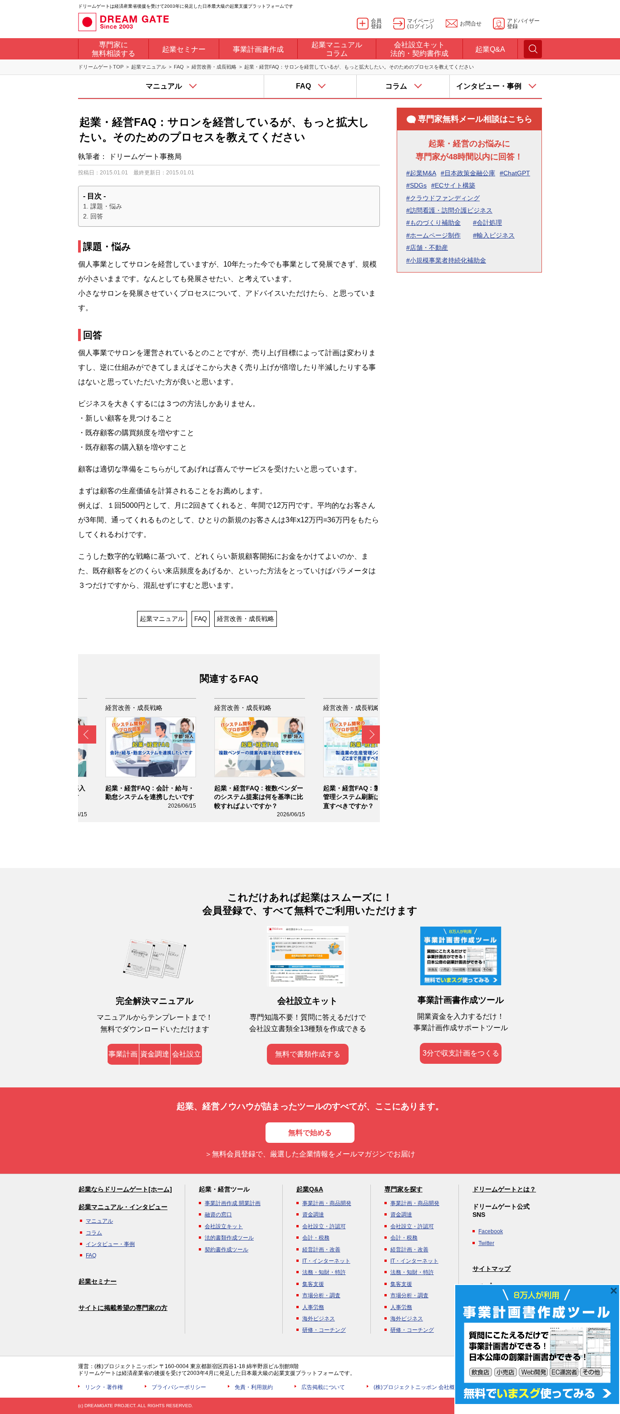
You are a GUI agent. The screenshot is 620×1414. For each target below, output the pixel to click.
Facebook (490, 1231)
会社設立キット (224, 1226)
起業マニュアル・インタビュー (123, 1207)
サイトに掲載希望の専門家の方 (123, 1307)
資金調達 (154, 1054)
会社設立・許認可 (324, 1226)
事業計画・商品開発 (326, 1203)
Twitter (486, 1243)
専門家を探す (403, 1189)
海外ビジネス (318, 1318)
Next (371, 734)
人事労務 (313, 1307)
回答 (96, 216)
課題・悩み (106, 206)
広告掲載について (323, 1387)
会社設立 (186, 1054)
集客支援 (313, 1284)
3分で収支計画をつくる (461, 1053)
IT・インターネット (326, 1261)
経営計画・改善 (321, 1249)
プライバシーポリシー (179, 1387)
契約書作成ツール (226, 1249)
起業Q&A (309, 1189)
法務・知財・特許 (324, 1272)
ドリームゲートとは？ (504, 1189)
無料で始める (310, 1132)
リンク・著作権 (104, 1387)
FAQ (179, 66)
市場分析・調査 (321, 1295)
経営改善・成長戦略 (214, 66)
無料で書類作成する (307, 1054)
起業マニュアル (148, 66)
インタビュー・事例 (110, 1244)
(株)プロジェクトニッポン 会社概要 (417, 1387)
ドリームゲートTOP (100, 66)
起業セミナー (98, 1281)
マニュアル (99, 1221)
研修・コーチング (324, 1330)
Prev (87, 734)
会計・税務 (316, 1238)
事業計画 (123, 1054)
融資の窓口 (218, 1214)
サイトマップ (491, 1268)
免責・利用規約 (254, 1387)
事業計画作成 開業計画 (233, 1203)
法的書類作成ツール (229, 1238)
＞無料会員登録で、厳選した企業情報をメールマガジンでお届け (310, 1154)
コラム (94, 1233)
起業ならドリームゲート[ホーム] (125, 1189)
